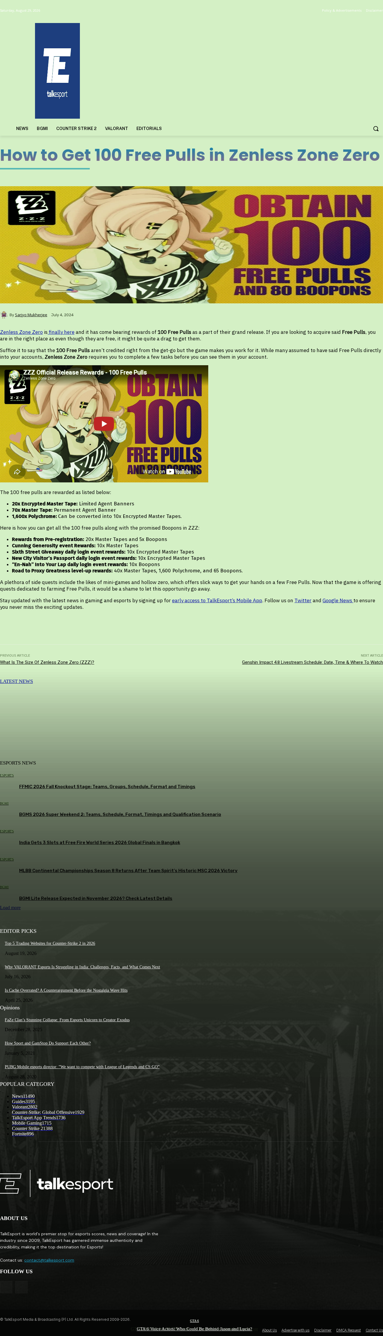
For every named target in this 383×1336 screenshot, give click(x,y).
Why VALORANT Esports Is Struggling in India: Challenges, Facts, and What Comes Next (82, 967)
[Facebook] (6, 1287)
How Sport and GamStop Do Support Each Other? (48, 1043)
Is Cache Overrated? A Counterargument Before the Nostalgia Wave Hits (66, 990)
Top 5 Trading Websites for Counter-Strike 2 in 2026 (50, 943)
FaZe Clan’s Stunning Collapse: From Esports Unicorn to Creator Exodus (67, 1020)
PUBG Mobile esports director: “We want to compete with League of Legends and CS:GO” (82, 1067)
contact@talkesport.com (49, 1260)
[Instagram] (21, 1287)
